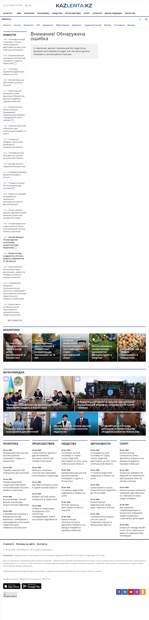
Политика (29, 13)
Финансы (6, 19)
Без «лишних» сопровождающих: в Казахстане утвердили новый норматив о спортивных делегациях (132, 513)
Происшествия (73, 13)
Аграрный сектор (92, 25)
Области (7, 13)
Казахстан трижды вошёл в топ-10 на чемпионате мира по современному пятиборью (132, 531)
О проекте (8, 544)
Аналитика (11, 330)
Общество (57, 13)
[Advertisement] (124, 75)
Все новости (15, 320)
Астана (17, 25)
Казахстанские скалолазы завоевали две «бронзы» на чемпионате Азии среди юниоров (133, 494)
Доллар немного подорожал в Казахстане (14, 165)
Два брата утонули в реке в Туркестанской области (45, 486)
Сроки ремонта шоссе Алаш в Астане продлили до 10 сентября (103, 490)
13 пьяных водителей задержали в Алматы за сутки (13, 72)
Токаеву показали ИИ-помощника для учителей (14, 185)
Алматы (7, 25)
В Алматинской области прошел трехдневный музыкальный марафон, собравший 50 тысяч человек (14, 113)
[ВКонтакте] (125, 592)
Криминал (48, 25)
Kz (30, 5)
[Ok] (143, 592)
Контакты (42, 544)
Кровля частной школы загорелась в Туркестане (44, 498)
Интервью (119, 25)
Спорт (87, 13)
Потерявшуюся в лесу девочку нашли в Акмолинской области (13, 155)
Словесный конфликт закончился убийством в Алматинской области (13, 143)
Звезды (131, 25)
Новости (9, 35)
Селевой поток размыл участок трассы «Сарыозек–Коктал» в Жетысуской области (102, 520)
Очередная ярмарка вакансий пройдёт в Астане (15, 175)
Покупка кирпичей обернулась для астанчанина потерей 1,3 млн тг (14, 129)
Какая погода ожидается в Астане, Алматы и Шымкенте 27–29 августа (13, 257)
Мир (19, 13)
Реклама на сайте (25, 544)
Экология (130, 13)
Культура (97, 13)
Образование (62, 25)
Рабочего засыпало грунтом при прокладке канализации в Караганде (45, 473)
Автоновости (101, 443)
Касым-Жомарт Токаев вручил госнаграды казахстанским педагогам (13, 242)
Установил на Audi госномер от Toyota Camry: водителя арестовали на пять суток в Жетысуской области (14, 44)
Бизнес (107, 25)
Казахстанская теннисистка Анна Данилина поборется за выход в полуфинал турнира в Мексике (13, 96)
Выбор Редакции (113, 13)
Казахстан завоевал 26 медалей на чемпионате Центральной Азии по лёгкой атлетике (14, 199)
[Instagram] (137, 592)
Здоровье (76, 25)
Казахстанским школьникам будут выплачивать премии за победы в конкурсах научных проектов (14, 272)
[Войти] (146, 19)
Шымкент (29, 25)
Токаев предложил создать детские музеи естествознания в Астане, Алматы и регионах (14, 227)
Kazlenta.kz (8, 555)
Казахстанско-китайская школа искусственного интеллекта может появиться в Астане (12, 309)
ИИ (38, 25)
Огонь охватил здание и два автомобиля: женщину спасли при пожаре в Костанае (14, 214)
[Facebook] (119, 592)
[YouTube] (131, 592)
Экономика (43, 13)
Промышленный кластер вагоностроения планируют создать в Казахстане (14, 59)
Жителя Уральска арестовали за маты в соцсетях (13, 82)
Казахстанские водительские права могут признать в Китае (103, 505)
